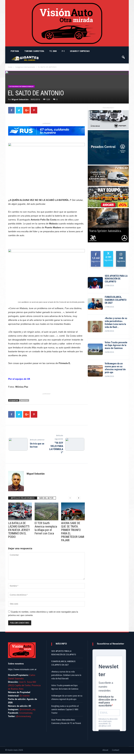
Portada (15, 51)
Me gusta (95, 253)
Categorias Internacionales (25, 67)
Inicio (10, 67)
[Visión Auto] (67, 23)
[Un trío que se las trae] (18, 444)
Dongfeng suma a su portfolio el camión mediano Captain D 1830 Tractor (65, 709)
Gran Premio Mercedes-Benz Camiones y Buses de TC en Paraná (66, 721)
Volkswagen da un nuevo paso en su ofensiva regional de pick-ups (115, 368)
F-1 (63, 51)
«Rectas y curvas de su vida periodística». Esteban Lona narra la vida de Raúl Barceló (66, 675)
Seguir (121, 252)
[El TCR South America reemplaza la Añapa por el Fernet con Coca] (46, 511)
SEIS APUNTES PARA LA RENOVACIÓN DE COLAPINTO (116, 279)
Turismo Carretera (34, 51)
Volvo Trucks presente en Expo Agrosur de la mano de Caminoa (116, 345)
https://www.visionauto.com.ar (22, 669)
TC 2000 (53, 51)
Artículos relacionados (22, 498)
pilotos (24, 400)
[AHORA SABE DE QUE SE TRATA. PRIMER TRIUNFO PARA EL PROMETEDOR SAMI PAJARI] (73, 511)
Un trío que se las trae (37, 445)
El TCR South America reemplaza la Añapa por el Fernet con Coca (46, 528)
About (105, 750)
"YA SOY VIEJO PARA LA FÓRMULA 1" (56, 447)
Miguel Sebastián (20, 99)
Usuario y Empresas (80, 51)
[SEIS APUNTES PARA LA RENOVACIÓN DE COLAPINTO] (95, 282)
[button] (123, 56)
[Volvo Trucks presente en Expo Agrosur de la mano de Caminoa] (95, 349)
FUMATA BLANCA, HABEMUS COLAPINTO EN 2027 (115, 300)
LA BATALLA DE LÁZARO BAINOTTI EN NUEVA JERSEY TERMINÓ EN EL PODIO (19, 529)
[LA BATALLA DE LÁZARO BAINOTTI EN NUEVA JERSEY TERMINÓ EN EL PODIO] (20, 511)
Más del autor (46, 498)
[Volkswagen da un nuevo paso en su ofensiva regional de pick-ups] (95, 371)
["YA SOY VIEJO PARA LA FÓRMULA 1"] (74, 444)
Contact (115, 750)
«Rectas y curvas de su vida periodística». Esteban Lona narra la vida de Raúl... (116, 322)
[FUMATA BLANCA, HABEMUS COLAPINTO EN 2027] (95, 304)
